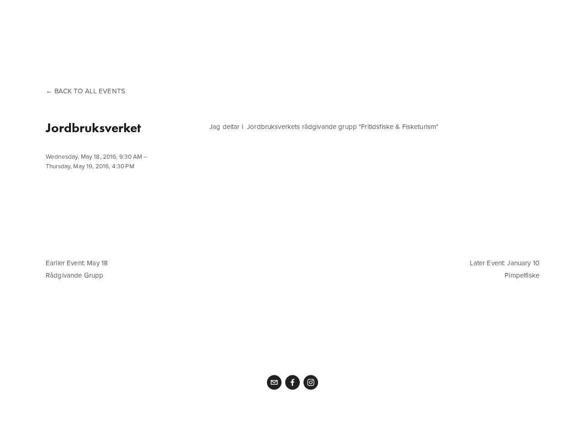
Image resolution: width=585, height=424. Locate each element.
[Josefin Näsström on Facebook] (292, 382)
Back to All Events (89, 91)
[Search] (119, 16)
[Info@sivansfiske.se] (274, 382)
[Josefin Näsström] (310, 382)
